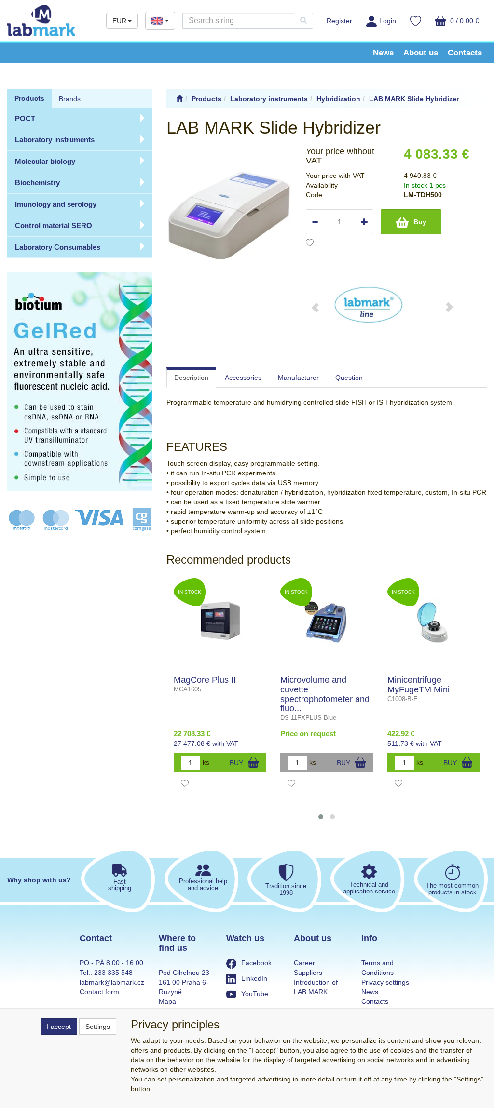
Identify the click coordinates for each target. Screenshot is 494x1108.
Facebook (256, 963)
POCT (25, 118)
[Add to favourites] (310, 244)
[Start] (179, 99)
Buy (419, 222)
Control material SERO (53, 225)
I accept (59, 1026)
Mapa (167, 1001)
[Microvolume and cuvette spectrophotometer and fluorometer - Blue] (326, 622)
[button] (321, 817)
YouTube (254, 994)
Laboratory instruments (55, 139)
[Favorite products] (415, 22)
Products (29, 98)
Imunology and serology (55, 204)
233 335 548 (113, 972)
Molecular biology (45, 161)
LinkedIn (254, 978)
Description (191, 377)
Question (349, 377)
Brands (70, 99)
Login (387, 21)
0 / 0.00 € (463, 21)
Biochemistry (37, 182)
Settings (97, 1026)
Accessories (243, 377)
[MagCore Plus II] (219, 622)
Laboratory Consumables (57, 247)
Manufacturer (298, 377)
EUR (119, 21)
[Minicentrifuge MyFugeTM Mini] (433, 622)
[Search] (303, 21)
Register (339, 21)
